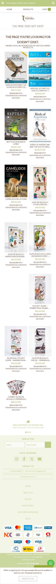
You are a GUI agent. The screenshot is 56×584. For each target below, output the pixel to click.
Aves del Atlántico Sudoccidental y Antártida (40, 89)
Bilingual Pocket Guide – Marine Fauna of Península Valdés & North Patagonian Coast (15, 359)
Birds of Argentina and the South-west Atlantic (40, 146)
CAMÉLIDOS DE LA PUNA (16, 199)
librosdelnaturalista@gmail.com (35, 471)
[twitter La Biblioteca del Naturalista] (32, 459)
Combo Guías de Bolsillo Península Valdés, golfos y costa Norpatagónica (16, 398)
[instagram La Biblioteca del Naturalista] (17, 459)
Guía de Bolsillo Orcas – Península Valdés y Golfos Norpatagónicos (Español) (40, 359)
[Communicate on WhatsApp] (50, 563)
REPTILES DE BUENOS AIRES (16, 143)
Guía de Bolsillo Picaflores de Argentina (40, 203)
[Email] (40, 459)
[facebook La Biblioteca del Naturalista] (24, 459)
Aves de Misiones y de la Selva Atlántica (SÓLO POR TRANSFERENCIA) (16, 86)
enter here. (39, 557)
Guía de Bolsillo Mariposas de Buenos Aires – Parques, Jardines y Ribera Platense (16, 255)
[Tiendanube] (28, 564)
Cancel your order (28, 559)
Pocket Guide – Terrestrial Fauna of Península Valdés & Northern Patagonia (40, 307)
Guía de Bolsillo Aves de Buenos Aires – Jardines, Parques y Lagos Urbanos (40, 255)
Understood (28, 579)
